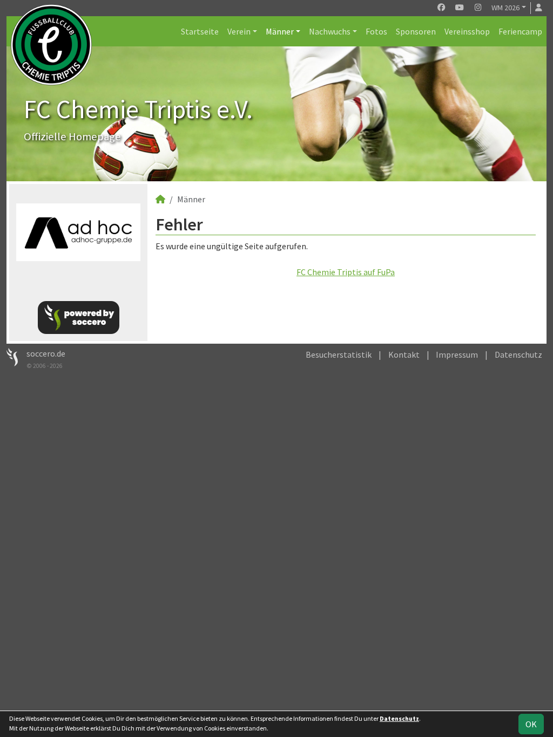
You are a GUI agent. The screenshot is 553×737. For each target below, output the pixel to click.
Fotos (376, 31)
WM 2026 (505, 7)
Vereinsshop (467, 31)
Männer (280, 31)
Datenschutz (518, 354)
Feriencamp (520, 31)
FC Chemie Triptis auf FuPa (345, 272)
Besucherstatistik (339, 354)
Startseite (200, 31)
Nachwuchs (329, 31)
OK (531, 724)
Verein (239, 31)
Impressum (457, 354)
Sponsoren (416, 31)
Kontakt (404, 354)
